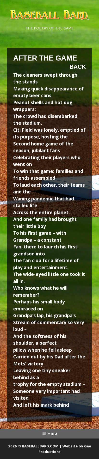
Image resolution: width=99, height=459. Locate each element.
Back (77, 66)
